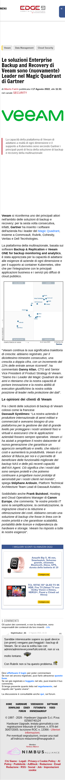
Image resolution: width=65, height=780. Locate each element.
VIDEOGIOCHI (37, 704)
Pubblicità (19, 764)
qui (42, 694)
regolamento (45, 686)
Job (39, 767)
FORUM (22, 711)
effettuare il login (16, 673)
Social (31, 767)
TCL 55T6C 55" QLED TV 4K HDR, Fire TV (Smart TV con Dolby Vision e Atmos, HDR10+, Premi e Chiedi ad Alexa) (44, 590)
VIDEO (52, 707)
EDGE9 (27, 707)
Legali (22, 761)
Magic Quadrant (48, 231)
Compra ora (44, 575)
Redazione (46, 764)
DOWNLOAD (14, 707)
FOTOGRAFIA (40, 707)
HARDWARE (21, 704)
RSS (23, 767)
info (48, 627)
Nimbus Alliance (32, 747)
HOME (9, 704)
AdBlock (33, 764)
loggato (29, 681)
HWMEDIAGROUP (38, 711)
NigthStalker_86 (18, 633)
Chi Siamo (11, 761)
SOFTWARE (52, 704)
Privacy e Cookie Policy (42, 761)
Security (20, 92)
